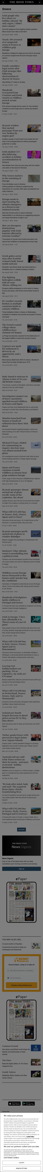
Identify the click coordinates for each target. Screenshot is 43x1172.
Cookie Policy (30, 1136)
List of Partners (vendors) (11, 1157)
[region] (21, 1142)
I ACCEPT (21, 1162)
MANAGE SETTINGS (21, 1168)
